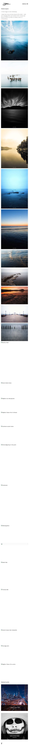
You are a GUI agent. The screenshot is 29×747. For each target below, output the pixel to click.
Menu (24, 4)
